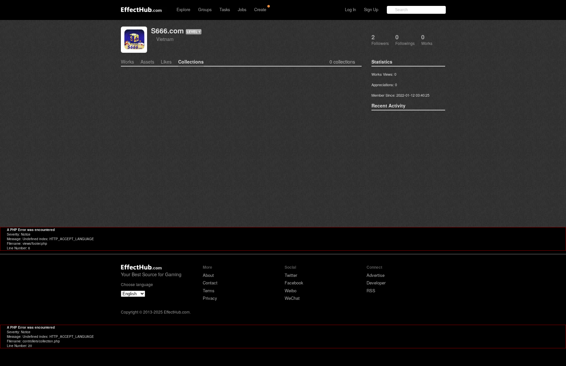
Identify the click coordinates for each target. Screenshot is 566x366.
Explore (183, 9)
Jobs (242, 9)
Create (260, 9)
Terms (209, 290)
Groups (205, 9)
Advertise (376, 275)
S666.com (167, 31)
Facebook (294, 282)
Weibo (290, 290)
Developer (376, 282)
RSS (371, 290)
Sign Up (371, 9)
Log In (350, 9)
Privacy (210, 298)
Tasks (224, 9)
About (208, 275)
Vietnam (165, 38)
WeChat (292, 298)
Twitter (291, 275)
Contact (210, 282)
